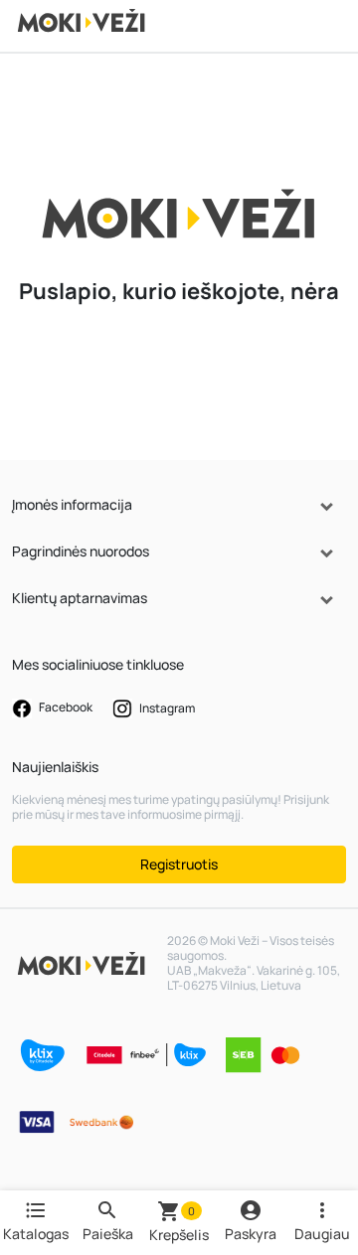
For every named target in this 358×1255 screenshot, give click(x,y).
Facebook (64, 707)
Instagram (166, 707)
